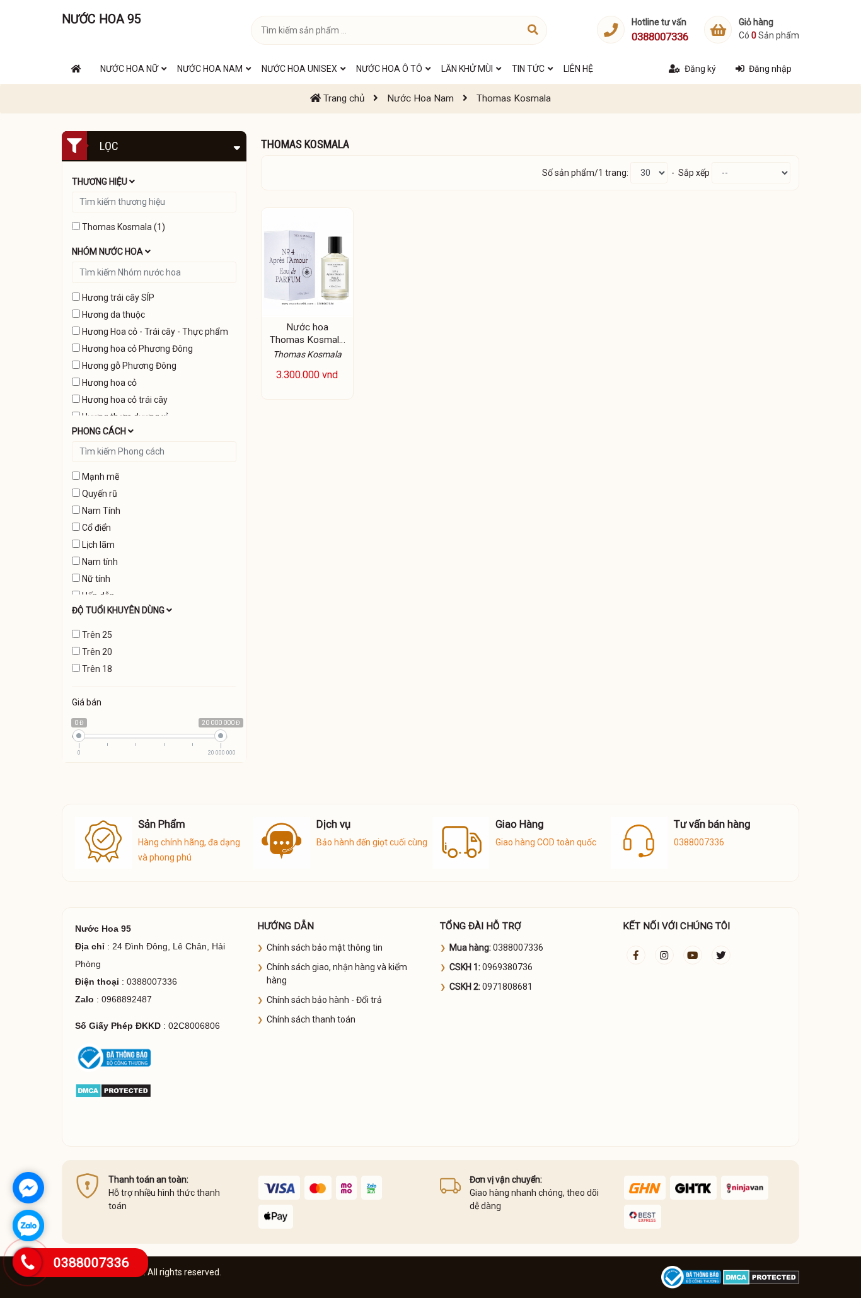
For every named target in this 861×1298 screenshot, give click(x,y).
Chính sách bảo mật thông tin (325, 947)
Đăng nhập (770, 69)
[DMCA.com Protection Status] (113, 1090)
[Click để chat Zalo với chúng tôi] (28, 1225)
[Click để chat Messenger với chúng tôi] (28, 1187)
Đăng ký (700, 69)
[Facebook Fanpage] (636, 955)
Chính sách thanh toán (311, 1019)
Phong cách (100, 431)
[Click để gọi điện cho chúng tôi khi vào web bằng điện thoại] (26, 1262)
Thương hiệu (100, 182)
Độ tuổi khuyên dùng (119, 610)
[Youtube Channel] (692, 955)
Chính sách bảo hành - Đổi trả (324, 1000)
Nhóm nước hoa (108, 251)
